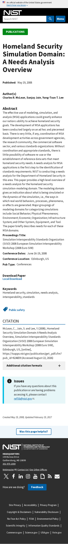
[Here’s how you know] (34, 4)
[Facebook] (13, 476)
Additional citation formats (24, 365)
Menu (60, 19)
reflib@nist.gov (23, 398)
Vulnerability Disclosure (46, 512)
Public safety (17, 310)
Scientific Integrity (15, 525)
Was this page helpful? (33, 431)
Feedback (37, 487)
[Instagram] (28, 476)
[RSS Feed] (49, 476)
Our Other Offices (38, 469)
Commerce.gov (14, 532)
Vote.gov (57, 532)
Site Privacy (15, 505)
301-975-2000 (9, 463)
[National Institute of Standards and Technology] (26, 446)
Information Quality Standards (43, 525)
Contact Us (23, 469)
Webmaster (8, 469)
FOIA (31, 518)
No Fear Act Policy (16, 518)
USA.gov (45, 532)
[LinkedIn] (20, 476)
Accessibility (30, 505)
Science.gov (31, 532)
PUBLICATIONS (15, 32)
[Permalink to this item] (17, 94)
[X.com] (6, 476)
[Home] (13, 12)
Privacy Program (48, 505)
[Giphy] (42, 476)
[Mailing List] (57, 476)
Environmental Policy (47, 518)
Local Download (12, 279)
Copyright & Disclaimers (19, 512)
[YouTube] (35, 476)
